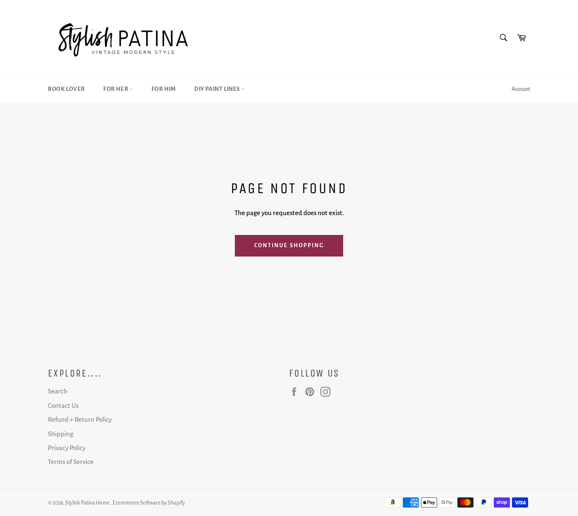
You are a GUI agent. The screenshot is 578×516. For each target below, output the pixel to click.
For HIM (163, 89)
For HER (116, 89)
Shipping (60, 433)
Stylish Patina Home (87, 503)
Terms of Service (71, 461)
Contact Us (63, 405)
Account (521, 89)
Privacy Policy (66, 447)
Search (57, 391)
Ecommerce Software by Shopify (149, 503)
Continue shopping (289, 245)
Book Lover (66, 89)
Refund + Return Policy (80, 419)
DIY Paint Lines (217, 89)
